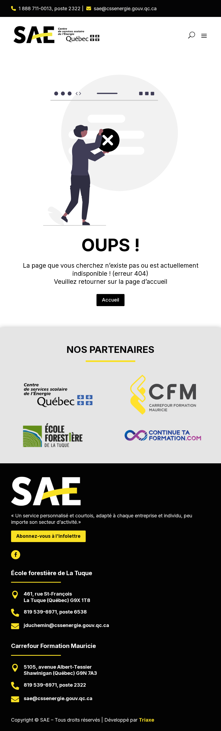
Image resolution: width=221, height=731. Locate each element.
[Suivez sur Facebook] (15, 554)
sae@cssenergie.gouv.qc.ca (125, 8)
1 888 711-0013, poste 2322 (50, 8)
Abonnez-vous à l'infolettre (48, 536)
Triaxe (146, 720)
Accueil (110, 300)
